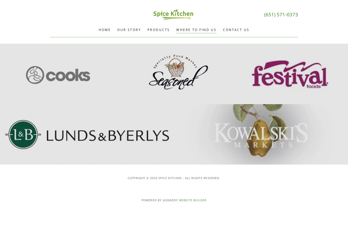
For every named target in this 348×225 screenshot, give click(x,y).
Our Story (129, 30)
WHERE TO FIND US (196, 30)
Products (158, 30)
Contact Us (236, 30)
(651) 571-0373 (281, 14)
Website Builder (192, 200)
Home (105, 30)
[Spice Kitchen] (174, 14)
